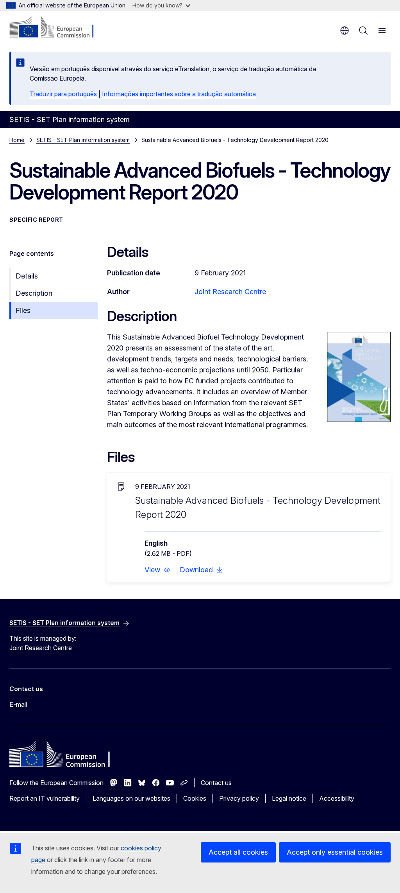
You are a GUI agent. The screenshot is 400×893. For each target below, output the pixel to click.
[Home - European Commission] (56, 27)
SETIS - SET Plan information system (83, 140)
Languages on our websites (131, 798)
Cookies (194, 798)
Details (27, 276)
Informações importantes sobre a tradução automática (179, 94)
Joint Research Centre (230, 291)
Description (34, 293)
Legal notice (289, 798)
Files (23, 310)
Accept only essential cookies (335, 852)
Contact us (216, 783)
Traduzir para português (63, 94)
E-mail (18, 704)
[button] (157, 569)
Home (17, 140)
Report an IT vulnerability (44, 798)
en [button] (344, 30)
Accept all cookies (238, 852)
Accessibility (336, 798)
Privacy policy (239, 798)
